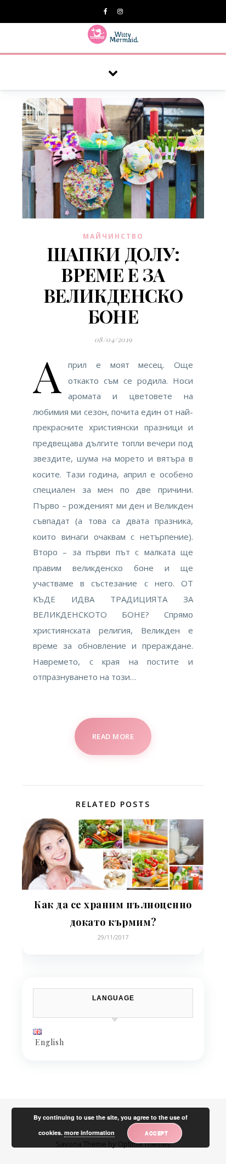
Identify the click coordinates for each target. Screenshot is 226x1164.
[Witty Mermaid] (113, 34)
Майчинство (113, 236)
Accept (156, 1133)
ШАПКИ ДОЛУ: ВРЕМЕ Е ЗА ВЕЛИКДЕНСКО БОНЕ (113, 284)
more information (89, 1132)
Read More (113, 736)
